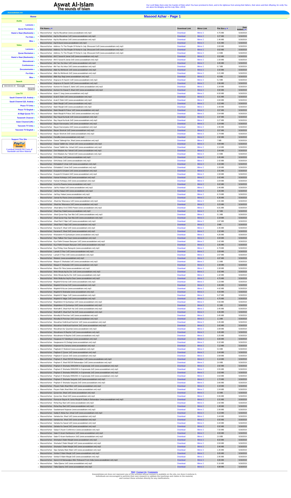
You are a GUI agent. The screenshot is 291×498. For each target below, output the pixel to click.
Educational (28, 61)
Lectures (29, 25)
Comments (153, 472)
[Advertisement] (275, 75)
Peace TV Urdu (26, 106)
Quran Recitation (25, 29)
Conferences (27, 65)
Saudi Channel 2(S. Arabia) (21, 102)
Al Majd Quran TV (25, 114)
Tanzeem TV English (24, 130)
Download (181, 33)
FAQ (133, 472)
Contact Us (142, 472)
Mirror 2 (200, 33)
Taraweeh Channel (25, 118)
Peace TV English (25, 110)
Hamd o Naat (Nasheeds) (22, 33)
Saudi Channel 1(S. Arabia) (21, 98)
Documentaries (26, 69)
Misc (31, 41)
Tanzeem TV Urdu (25, 126)
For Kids (29, 37)
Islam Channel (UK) (24, 122)
